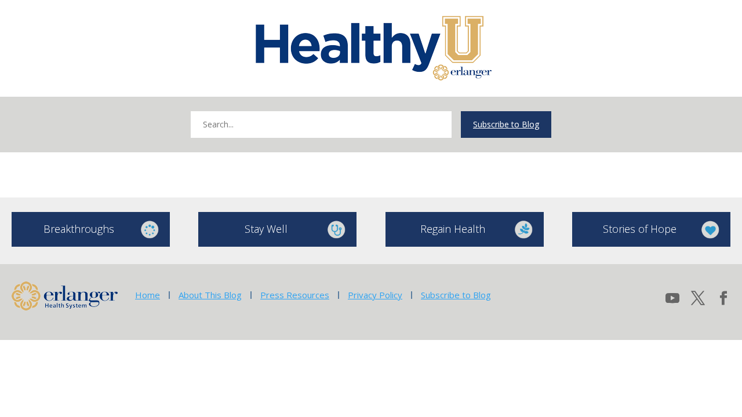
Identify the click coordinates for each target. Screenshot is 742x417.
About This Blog (210, 295)
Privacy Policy (375, 295)
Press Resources (294, 295)
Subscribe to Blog (506, 124)
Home (147, 295)
